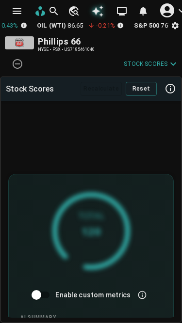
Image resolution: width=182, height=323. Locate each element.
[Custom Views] (122, 11)
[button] (73, 11)
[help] (170, 88)
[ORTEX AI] (97, 11)
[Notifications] (143, 11)
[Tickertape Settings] (175, 25)
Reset (141, 88)
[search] (54, 11)
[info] (142, 295)
